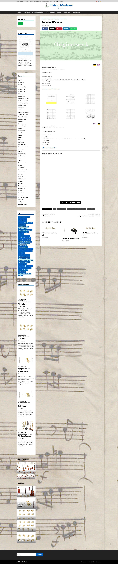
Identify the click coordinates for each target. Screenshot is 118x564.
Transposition (21, 192)
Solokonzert (90, 209)
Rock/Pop (20, 176)
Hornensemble (21, 130)
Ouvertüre (30, 260)
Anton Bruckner (23, 219)
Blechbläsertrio (22, 105)
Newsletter (61, 1)
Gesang (21, 239)
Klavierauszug (21, 153)
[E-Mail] (101, 1)
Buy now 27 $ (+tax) (67, 202)
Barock (29, 222)
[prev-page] (19, 452)
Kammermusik (21, 144)
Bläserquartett (21, 89)
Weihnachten (22, 271)
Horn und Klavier (22, 123)
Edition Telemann (22, 117)
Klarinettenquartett (22, 146)
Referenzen (21, 174)
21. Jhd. (27, 217)
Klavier (20, 151)
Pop (20, 262)
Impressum (83, 561)
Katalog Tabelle (37, 1)
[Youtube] (97, 1)
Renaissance (26, 262)
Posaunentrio (21, 172)
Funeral (21, 234)
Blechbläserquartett (23, 100)
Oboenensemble (22, 162)
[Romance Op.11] (26, 494)
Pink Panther (22, 406)
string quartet (21, 188)
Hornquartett (21, 135)
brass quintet (21, 107)
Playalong (56, 1)
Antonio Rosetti (23, 220)
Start (27, 1)
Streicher (20, 183)
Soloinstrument (62, 18)
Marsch (21, 256)
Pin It (60, 28)
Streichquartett (21, 185)
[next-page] (22, 452)
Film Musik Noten (23, 284)
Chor (19, 110)
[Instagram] (99, 1)
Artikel (20, 84)
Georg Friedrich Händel (24, 235)
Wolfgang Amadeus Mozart (25, 273)
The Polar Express (24, 436)
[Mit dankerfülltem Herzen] (30, 476)
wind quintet (21, 202)
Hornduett (20, 128)
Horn (54, 209)
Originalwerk (75, 209)
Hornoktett (20, 133)
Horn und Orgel (22, 126)
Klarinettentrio (21, 149)
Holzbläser (27, 239)
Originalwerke (52, 18)
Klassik (30, 249)
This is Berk (22, 304)
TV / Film (20, 199)
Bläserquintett (21, 91)
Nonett (20, 160)
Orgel (27, 258)
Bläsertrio (20, 94)
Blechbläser (22, 224)
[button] (18, 467)
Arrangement (21, 82)
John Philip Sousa (23, 247)
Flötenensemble (22, 119)
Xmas (21, 275)
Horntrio (20, 137)
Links (51, 1)
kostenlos (22, 252)
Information (21, 140)
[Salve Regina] (21, 476)
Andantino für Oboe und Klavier (70, 238)
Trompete (20, 195)
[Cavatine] (26, 467)
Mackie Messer (23, 372)
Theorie (20, 190)
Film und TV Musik (23, 232)
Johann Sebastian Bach (24, 243)
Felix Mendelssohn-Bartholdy (25, 230)
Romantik (83, 209)
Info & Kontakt (45, 1)
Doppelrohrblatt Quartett (24, 112)
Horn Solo (20, 121)
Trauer (21, 269)
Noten (69, 209)
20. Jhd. (21, 217)
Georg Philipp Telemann (24, 237)
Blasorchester (21, 96)
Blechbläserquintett (23, 103)
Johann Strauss (22, 245)
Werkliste (31, 1)
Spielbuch (20, 181)
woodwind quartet (22, 204)
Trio (26, 269)
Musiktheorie (21, 156)
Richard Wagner (23, 264)
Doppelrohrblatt (23, 228)
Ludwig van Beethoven (24, 254)
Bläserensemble (22, 87)
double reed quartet (23, 114)
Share (45, 28)
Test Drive (21, 339)
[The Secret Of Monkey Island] (26, 505)
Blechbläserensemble (23, 98)
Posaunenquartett (22, 169)
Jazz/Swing (21, 142)
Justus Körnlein (61, 209)
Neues (19, 158)
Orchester (45, 18)
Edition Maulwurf (61, 5)
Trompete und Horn (23, 197)
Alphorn (20, 80)
